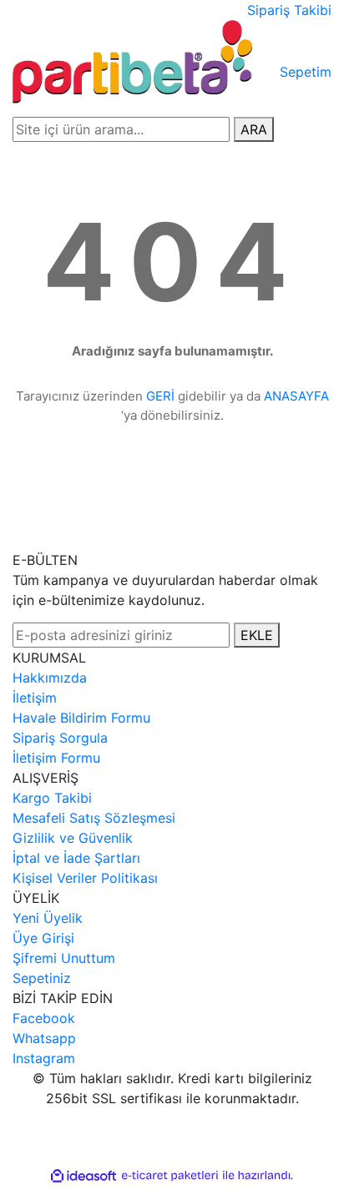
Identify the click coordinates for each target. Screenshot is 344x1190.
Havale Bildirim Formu (81, 717)
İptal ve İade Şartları (76, 858)
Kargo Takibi (52, 797)
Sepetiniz (42, 978)
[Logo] (135, 61)
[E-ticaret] (170, 1176)
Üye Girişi (43, 938)
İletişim (35, 697)
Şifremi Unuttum (64, 958)
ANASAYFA (296, 396)
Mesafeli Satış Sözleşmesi (94, 817)
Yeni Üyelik (48, 918)
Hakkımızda (50, 677)
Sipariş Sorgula (60, 737)
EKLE (256, 635)
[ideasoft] (83, 1176)
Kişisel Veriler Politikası (85, 878)
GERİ (160, 396)
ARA (253, 129)
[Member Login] (275, 61)
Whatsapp (44, 1038)
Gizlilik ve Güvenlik (73, 837)
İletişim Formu (56, 757)
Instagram (44, 1058)
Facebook (44, 1018)
